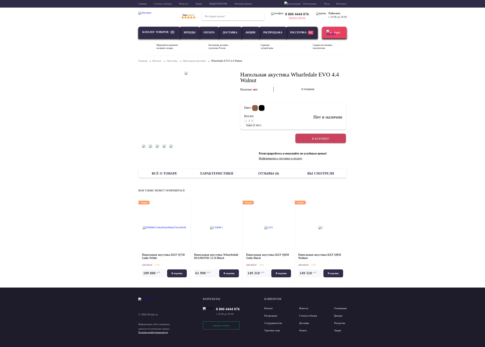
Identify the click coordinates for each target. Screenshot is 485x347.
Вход (327, 3)
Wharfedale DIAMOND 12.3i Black (216, 256)
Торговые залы (272, 330)
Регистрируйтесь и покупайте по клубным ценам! (293, 153)
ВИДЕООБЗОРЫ (218, 3)
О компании (340, 308)
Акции (198, 3)
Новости (183, 3)
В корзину (177, 273)
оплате (297, 158)
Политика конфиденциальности (153, 332)
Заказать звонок (297, 17)
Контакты (341, 3)
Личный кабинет (243, 3)
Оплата (209, 32)
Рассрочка (301, 32)
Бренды (190, 32)
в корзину (320, 138)
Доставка (230, 32)
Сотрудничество (273, 323)
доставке (284, 158)
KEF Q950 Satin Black (267, 256)
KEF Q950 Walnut (319, 256)
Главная (142, 3)
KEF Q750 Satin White (163, 256)
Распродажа (272, 32)
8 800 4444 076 (297, 14)
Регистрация (310, 3)
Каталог (268, 308)
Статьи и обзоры (163, 3)
